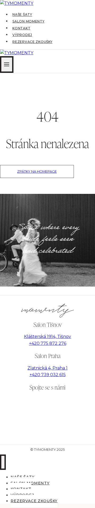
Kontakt (21, 28)
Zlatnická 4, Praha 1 (47, 368)
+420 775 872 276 (47, 343)
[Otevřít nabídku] (6, 64)
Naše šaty (22, 15)
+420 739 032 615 (48, 374)
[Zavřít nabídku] (3, 462)
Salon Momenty (28, 21)
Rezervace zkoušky (32, 42)
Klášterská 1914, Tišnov (47, 336)
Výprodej (22, 35)
